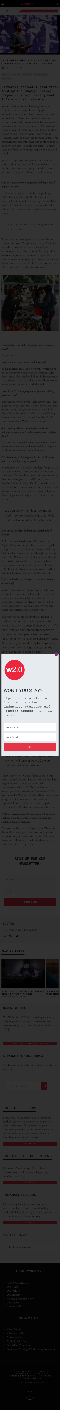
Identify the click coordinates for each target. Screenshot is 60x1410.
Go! (30, 747)
